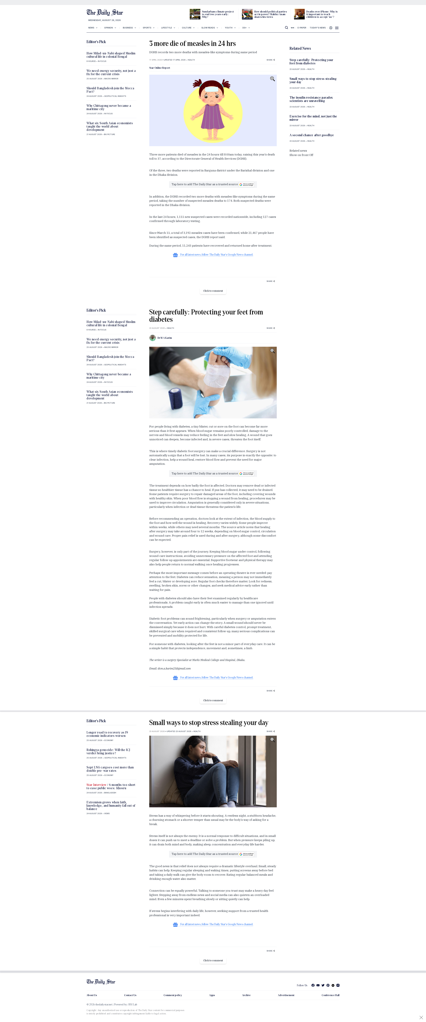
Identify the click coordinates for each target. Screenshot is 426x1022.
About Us (92, 995)
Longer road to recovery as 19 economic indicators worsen (107, 734)
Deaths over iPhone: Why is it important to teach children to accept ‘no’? (321, 14)
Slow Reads (208, 27)
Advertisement (286, 995)
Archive (246, 995)
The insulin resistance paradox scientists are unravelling (311, 99)
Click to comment (213, 290)
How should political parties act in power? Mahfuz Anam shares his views (270, 14)
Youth (228, 27)
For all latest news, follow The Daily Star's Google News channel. (216, 254)
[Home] (105, 12)
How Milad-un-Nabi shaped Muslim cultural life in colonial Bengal (111, 55)
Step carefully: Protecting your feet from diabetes (311, 61)
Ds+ (244, 27)
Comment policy (173, 995)
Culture (186, 27)
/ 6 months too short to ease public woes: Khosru (111, 786)
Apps (212, 995)
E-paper (302, 27)
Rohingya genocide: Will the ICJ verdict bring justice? (108, 751)
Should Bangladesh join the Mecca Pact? (110, 89)
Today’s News (318, 27)
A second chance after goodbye (312, 135)
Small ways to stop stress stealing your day (313, 80)
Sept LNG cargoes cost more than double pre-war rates (110, 769)
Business (128, 27)
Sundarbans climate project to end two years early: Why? (218, 14)
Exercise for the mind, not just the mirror (313, 117)
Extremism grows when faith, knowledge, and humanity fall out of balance (111, 805)
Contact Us (130, 995)
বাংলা (292, 27)
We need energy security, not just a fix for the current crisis (111, 72)
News (91, 27)
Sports (147, 27)
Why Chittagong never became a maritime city (109, 107)
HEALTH (191, 60)
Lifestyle (166, 27)
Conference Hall (330, 995)
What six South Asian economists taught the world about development (110, 126)
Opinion (108, 27)
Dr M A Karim (165, 337)
